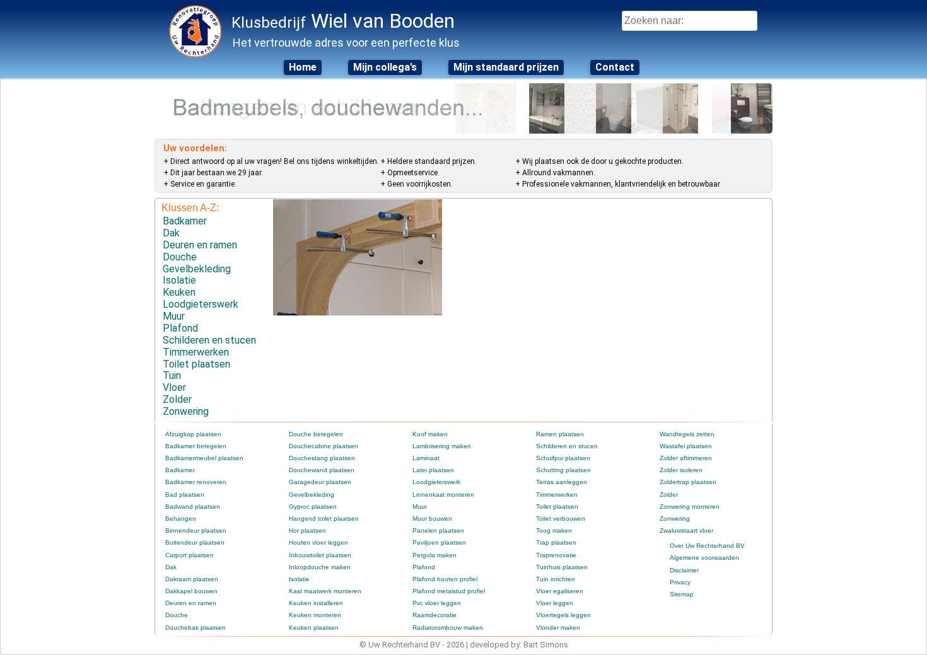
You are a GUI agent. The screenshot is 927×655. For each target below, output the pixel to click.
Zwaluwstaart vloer (686, 530)
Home (303, 67)
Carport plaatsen (189, 555)
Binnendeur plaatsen (195, 530)
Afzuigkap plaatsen (193, 434)
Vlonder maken (558, 627)
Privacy (680, 582)
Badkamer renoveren (195, 481)
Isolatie (179, 280)
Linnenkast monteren (443, 494)
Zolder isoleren (681, 470)
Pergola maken (434, 555)
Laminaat (426, 458)
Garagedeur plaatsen (320, 481)
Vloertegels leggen (563, 615)
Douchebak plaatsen (195, 627)
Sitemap (682, 594)
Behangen (180, 518)
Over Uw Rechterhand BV (707, 545)
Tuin (172, 375)
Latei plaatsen (433, 470)
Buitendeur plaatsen (194, 542)
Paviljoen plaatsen (439, 542)
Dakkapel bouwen (191, 591)
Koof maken (430, 434)
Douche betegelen (316, 434)
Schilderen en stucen (209, 340)
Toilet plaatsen (196, 364)
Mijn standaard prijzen (506, 67)
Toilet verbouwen (560, 518)
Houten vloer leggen (318, 542)
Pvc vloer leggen (436, 603)
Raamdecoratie (434, 615)
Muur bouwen (432, 518)
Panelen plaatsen (438, 530)
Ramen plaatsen (560, 434)
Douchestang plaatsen (322, 458)
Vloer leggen (554, 603)
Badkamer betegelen (195, 446)
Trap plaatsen (556, 542)
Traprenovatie (556, 555)
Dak (171, 233)
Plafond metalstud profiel (448, 591)
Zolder (177, 399)
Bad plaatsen (184, 494)
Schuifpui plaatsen (563, 458)
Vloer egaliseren (559, 591)
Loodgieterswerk (200, 304)
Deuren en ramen (200, 245)
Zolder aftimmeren (686, 458)
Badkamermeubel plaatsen (204, 458)
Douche (180, 257)
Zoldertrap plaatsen (688, 481)
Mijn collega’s (385, 67)
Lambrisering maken (441, 446)
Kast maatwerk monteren (325, 591)
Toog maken (554, 530)
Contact (614, 67)
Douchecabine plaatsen (323, 446)
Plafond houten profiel (444, 579)
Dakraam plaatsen (191, 579)
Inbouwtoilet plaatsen (320, 555)
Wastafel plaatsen (686, 446)
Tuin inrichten (555, 579)
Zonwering (186, 411)
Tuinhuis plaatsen (562, 567)
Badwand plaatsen (192, 506)
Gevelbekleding (197, 269)
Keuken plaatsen (314, 627)
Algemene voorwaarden (704, 557)
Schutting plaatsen (563, 470)
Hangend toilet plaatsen (324, 518)
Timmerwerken (196, 352)
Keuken (179, 292)
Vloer (174, 387)
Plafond (180, 328)
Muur (174, 316)
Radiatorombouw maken (447, 627)
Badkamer (185, 221)
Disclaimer (684, 570)
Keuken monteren (315, 615)
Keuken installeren (316, 603)
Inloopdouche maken (320, 567)
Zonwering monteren (690, 506)
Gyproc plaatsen (313, 506)
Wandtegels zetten (687, 434)
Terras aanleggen (561, 481)
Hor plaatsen (307, 530)
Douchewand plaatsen (321, 470)
